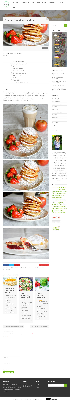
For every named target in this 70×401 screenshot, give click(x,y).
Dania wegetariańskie (25, 2)
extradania (8, 267)
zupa (61, 210)
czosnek (65, 191)
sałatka (60, 204)
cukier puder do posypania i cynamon (20, 82)
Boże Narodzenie (60, 187)
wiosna (27, 317)
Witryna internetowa (7, 362)
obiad (53, 202)
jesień (59, 195)
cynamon (54, 191)
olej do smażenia (16, 80)
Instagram (38, 385)
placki (12, 308)
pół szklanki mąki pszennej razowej (20, 63)
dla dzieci (41, 311)
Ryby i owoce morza (53, 2)
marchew (63, 199)
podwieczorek (40, 314)
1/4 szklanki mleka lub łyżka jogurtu (20, 70)
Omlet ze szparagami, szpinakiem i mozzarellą (25, 296)
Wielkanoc (56, 210)
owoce (56, 202)
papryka (60, 203)
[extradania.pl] (6, 4)
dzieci (12, 307)
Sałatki (38, 2)
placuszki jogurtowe (32, 267)
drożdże (60, 193)
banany (8, 307)
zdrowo (39, 318)
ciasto (60, 189)
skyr (12, 310)
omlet (27, 313)
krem (62, 195)
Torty (54, 120)
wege (66, 208)
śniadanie (8, 312)
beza (53, 187)
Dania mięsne (15, 2)
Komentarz (5, 336)
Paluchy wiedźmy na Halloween (58, 81)
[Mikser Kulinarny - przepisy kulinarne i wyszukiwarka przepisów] (59, 228)
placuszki (8, 310)
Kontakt (25, 384)
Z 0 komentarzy (41, 267)
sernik (63, 204)
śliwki (59, 212)
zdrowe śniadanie (26, 318)
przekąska (40, 316)
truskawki (57, 208)
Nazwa (4, 352)
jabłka (19, 267)
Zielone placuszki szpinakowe (40, 295)
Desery (14, 7)
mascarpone (55, 200)
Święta (54, 212)
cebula (53, 189)
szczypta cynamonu (17, 75)
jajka (24, 313)
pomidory (55, 204)
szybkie (57, 206)
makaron (55, 199)
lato (61, 197)
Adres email (5, 357)
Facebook (6, 265)
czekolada (59, 191)
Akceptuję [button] (49, 399)
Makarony (44, 2)
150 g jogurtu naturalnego (18, 68)
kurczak (58, 197)
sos (65, 204)
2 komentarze (44, 305)
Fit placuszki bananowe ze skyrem (9, 290)
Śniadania (14, 267)
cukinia (63, 189)
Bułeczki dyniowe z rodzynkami (58, 77)
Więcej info (54, 399)
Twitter (12, 265)
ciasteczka (56, 189)
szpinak (23, 317)
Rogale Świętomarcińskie (57, 73)
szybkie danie (62, 206)
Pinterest (18, 265)
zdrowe (13, 312)
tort (53, 208)
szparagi (29, 315)
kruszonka (53, 197)
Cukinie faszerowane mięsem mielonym (39, 326)
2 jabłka (14, 77)
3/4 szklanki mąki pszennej (18, 61)
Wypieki (61, 2)
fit (14, 307)
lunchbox (8, 308)
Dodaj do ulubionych (44, 265)
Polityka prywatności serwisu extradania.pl (27, 386)
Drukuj (45, 48)
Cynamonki (54, 85)
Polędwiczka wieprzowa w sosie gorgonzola (13, 326)
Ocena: (4, 368)
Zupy (33, 2)
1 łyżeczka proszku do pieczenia (19, 73)
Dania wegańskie (56, 101)
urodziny (62, 208)
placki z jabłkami (24, 267)
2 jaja (14, 66)
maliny (59, 199)
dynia (64, 193)
